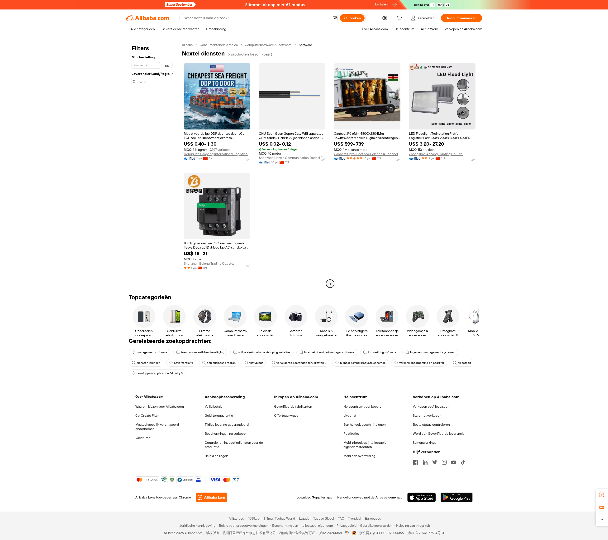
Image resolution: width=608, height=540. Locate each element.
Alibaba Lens (145, 497)
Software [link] (305, 45)
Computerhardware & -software (268, 45)
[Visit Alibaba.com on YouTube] (453, 462)
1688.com (255, 518)
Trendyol (354, 518)
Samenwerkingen (425, 442)
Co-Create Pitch (147, 415)
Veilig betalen (214, 406)
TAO (341, 518)
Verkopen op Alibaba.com (431, 406)
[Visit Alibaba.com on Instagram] (444, 462)
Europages (373, 518)
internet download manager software (329, 352)
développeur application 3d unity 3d (160, 373)
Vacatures (142, 438)
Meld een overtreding (359, 456)
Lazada (304, 518)
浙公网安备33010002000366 (381, 533)
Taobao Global (323, 518)
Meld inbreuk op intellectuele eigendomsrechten (364, 445)
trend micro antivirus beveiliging (202, 352)
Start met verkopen (427, 415)
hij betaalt (464, 363)
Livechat (349, 415)
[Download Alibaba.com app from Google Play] (457, 497)
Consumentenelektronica (219, 45)
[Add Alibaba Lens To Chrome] (211, 497)
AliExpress (236, 518)
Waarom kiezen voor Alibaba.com (159, 406)
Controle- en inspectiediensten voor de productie (234, 445)
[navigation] (152, 165)
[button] (335, 18)
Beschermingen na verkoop (225, 433)
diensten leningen (148, 363)
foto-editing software (382, 352)
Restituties (351, 433)
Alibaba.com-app (389, 497)
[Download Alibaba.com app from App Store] (421, 497)
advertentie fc (183, 363)
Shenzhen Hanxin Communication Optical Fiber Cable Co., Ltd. (292, 158)
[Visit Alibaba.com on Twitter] (434, 462)
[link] (602, 495)
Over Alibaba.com (149, 396)
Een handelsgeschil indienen (364, 424)
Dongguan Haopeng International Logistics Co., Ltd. (217, 154)
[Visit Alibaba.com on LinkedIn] (425, 462)
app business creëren (221, 363)
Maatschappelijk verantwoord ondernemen (157, 427)
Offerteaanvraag (286, 415)
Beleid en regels (216, 456)
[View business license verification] (347, 533)
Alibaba (187, 45)
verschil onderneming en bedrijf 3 (421, 363)
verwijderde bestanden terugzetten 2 (301, 363)
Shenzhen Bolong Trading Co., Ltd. (209, 263)
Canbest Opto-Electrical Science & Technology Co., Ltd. (367, 154)
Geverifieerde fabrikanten (293, 406)
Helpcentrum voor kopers (362, 406)
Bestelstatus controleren (431, 424)
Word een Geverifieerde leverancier (439, 433)
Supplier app (322, 497)
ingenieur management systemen (432, 352)
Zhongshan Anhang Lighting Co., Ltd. (436, 154)
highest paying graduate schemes (362, 363)
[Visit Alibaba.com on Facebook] (415, 462)
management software (152, 352)
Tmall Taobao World (280, 518)
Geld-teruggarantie (219, 415)
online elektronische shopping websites (264, 352)
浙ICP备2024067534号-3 (425, 533)
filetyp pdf (256, 363)
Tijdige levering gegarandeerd (227, 424)
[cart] (400, 19)
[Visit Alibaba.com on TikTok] (463, 462)
